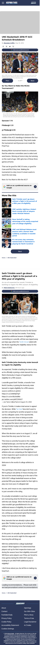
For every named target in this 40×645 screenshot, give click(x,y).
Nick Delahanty (9, 288)
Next (32, 81)
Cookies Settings (7, 629)
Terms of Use (29, 618)
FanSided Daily (6, 615)
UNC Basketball (11, 257)
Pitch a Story (28, 615)
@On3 (18, 391)
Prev (7, 81)
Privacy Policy (6, 618)
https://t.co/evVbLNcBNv (11, 397)
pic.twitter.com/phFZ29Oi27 (12, 399)
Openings (27, 608)
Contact (4, 611)
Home (3, 257)
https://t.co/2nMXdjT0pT (11, 394)
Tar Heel (19, 409)
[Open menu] (3, 3)
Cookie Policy (6, 622)
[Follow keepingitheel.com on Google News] (35, 186)
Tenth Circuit (24, 342)
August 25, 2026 (26, 402)
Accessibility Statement (10, 625)
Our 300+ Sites (29, 611)
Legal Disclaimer (30, 622)
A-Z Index (27, 625)
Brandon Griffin (9, 43)
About (3, 608)
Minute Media (10, 633)
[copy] (13, 46)
